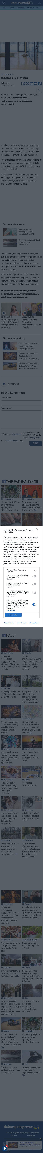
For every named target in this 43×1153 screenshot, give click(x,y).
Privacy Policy (34, 623)
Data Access (21, 623)
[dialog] (21, 576)
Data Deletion (8, 623)
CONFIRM (13, 615)
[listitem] (21, 570)
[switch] (34, 576)
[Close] (38, 530)
